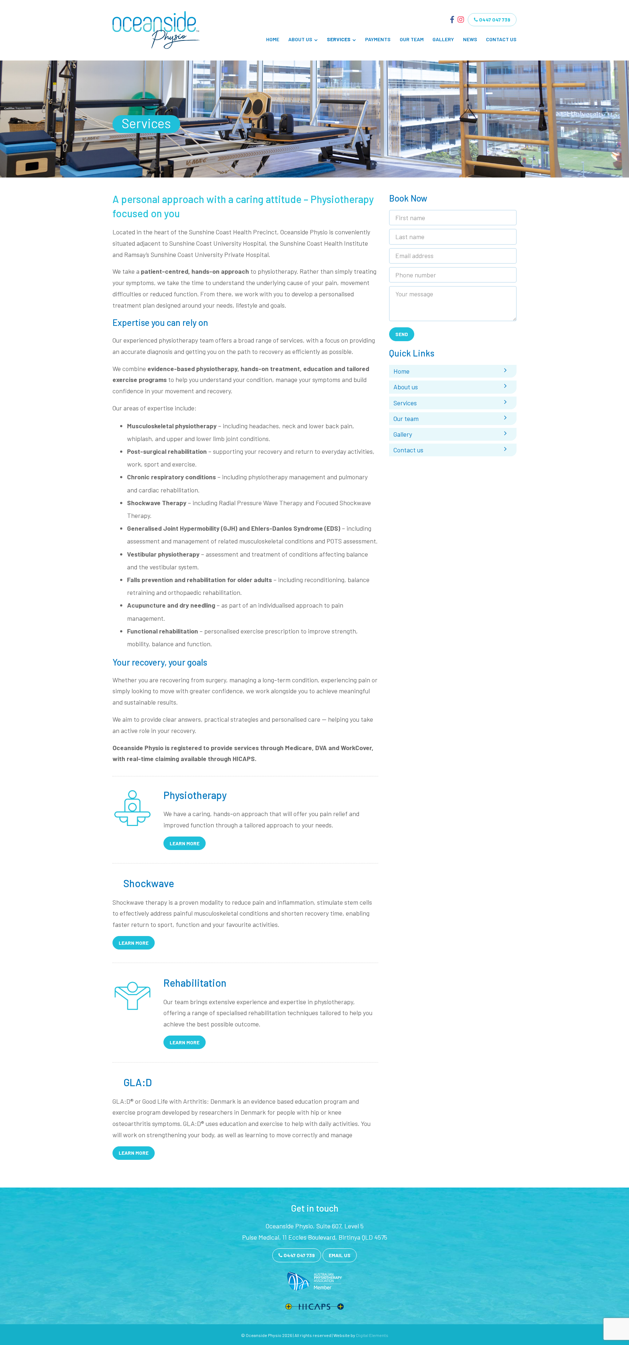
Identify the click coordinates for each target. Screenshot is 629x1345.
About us (300, 39)
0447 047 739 (494, 19)
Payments (378, 39)
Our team (412, 39)
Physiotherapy (195, 795)
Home (272, 39)
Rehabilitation (194, 982)
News (470, 39)
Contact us (501, 39)
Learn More (184, 843)
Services (339, 39)
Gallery (443, 39)
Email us (340, 1255)
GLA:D (137, 1082)
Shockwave (148, 883)
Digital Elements (372, 1335)
